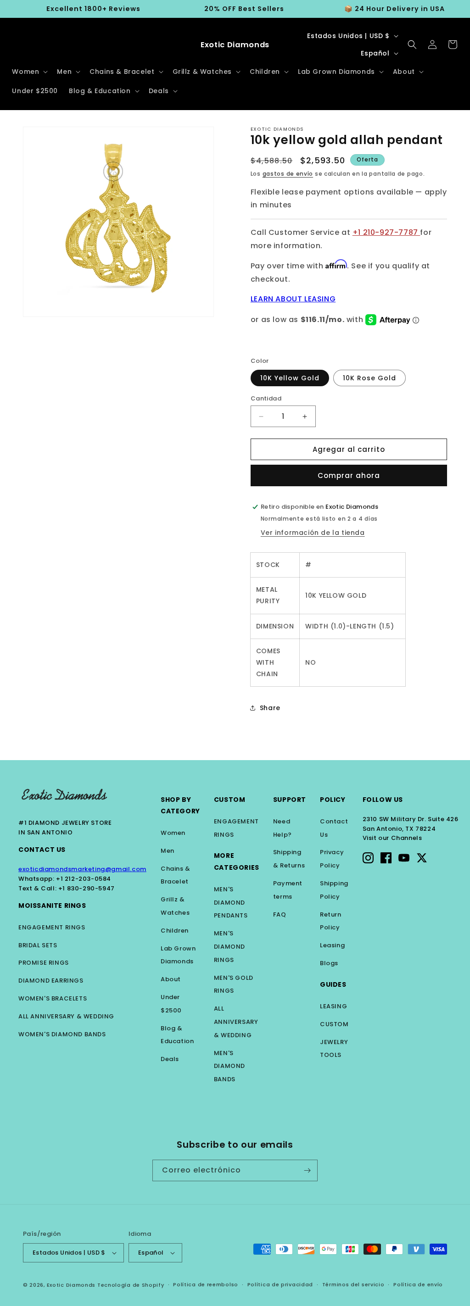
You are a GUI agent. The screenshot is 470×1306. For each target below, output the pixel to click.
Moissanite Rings (52, 905)
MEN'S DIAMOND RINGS (229, 946)
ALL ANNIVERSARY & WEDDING (66, 1016)
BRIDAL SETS (37, 945)
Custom (230, 799)
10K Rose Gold (369, 378)
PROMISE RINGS (43, 962)
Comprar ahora (349, 475)
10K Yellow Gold (289, 378)
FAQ (279, 914)
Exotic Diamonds (71, 1285)
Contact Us (42, 849)
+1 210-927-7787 (386, 232)
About (171, 979)
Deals (170, 1059)
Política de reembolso (205, 1284)
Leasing (332, 945)
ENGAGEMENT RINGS (51, 927)
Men (167, 850)
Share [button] (270, 707)
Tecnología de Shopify (130, 1285)
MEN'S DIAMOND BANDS (229, 1066)
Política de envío (418, 1284)
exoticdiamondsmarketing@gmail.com (82, 869)
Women (173, 832)
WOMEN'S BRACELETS (52, 998)
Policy (333, 799)
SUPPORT (289, 799)
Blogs (329, 963)
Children (175, 930)
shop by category (180, 805)
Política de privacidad (280, 1284)
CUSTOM (334, 1024)
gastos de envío (288, 174)
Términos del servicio (353, 1284)
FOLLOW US (383, 799)
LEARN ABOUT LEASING (293, 299)
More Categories (236, 861)
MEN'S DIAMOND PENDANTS (231, 902)
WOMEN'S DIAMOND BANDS (62, 1034)
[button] (28, 71)
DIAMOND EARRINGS (51, 980)
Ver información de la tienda (313, 532)
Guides (333, 984)
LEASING (333, 1006)
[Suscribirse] (307, 1170)
